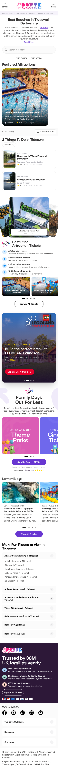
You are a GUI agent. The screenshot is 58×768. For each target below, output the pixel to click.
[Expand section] (52, 589)
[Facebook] (4, 713)
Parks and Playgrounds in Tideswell (21, 577)
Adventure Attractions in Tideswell (21, 556)
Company (9, 742)
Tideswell (31, 13)
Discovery (9, 732)
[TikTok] (22, 713)
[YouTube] (40, 713)
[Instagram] (31, 713)
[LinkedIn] (13, 713)
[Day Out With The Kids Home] (29, 5)
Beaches (49, 13)
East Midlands (7, 13)
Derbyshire (20, 13)
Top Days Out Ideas (14, 722)
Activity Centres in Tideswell (18, 561)
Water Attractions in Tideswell (19, 608)
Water (40, 13)
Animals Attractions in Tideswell (20, 589)
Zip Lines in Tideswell (14, 581)
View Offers (36, 58)
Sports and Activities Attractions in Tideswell (22, 598)
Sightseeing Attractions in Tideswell (22, 616)
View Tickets (21, 58)
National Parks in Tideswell (17, 573)
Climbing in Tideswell (14, 565)
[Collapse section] (52, 555)
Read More (29, 42)
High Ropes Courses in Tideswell (19, 569)
